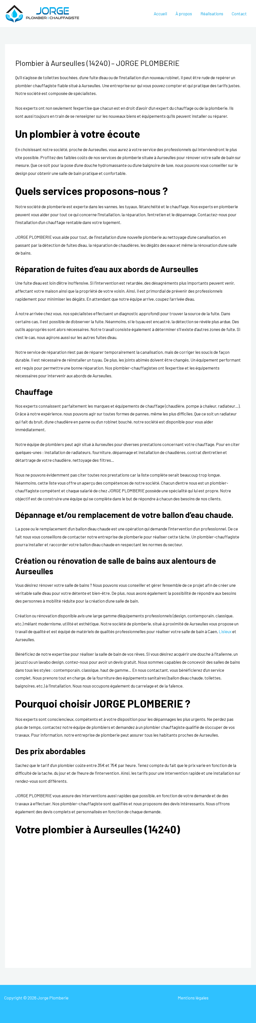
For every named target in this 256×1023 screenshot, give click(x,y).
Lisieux (225, 631)
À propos (184, 13)
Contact (239, 13)
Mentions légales (193, 997)
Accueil (160, 13)
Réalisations (211, 13)
